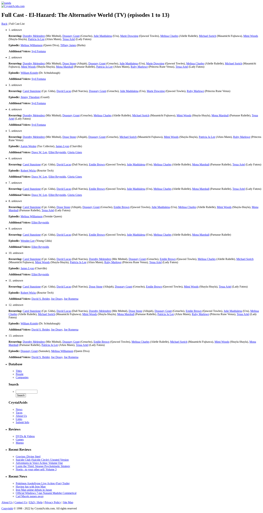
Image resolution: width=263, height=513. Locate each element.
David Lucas (64, 91)
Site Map (68, 502)
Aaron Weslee (28, 146)
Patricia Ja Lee (36, 39)
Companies (22, 377)
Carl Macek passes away (30, 496)
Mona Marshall (64, 66)
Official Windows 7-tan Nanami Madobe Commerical (46, 493)
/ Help (36, 502)
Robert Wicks (28, 170)
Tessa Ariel (68, 39)
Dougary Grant (71, 35)
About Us (21, 415)
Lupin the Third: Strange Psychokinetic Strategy (43, 466)
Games (20, 439)
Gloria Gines (74, 152)
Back (4, 23)
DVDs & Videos (25, 436)
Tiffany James (68, 45)
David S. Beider (40, 298)
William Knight (29, 72)
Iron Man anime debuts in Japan (34, 489)
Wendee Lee (28, 240)
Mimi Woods (250, 35)
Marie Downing (129, 35)
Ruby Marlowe (139, 66)
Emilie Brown (97, 164)
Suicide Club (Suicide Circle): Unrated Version (42, 459)
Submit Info (22, 422)
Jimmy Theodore (30, 97)
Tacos (19, 412)
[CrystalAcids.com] (6, 2)
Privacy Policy (53, 502)
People (19, 374)
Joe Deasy (56, 298)
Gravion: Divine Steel (28, 456)
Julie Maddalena (103, 35)
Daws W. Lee (39, 152)
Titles (19, 370)
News (19, 409)
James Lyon (62, 146)
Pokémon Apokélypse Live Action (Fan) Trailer (43, 483)
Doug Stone (69, 63)
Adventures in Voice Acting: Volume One (39, 462)
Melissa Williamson (32, 45)
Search (14, 384)
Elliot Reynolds (57, 152)
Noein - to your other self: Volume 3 (36, 469)
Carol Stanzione (32, 91)
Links (19, 419)
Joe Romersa (71, 298)
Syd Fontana (38, 51)
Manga (20, 442)
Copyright (7, 508)
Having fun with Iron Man (31, 486)
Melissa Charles (169, 35)
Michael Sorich (207, 35)
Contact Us (20, 502)
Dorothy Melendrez (34, 35)
